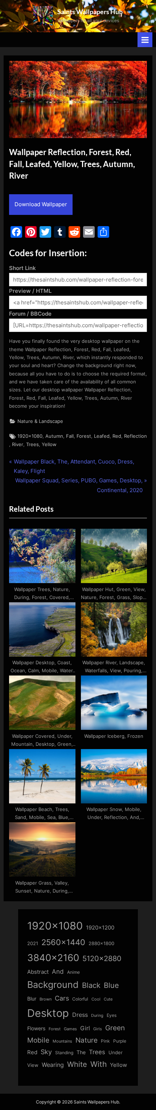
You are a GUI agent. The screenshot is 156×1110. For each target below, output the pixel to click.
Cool (95, 999)
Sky (46, 1052)
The (81, 1052)
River (17, 444)
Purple (119, 1041)
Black (91, 985)
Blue (111, 985)
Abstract (38, 971)
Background (53, 984)
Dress (80, 1014)
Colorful (80, 999)
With (98, 1064)
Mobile (38, 1040)
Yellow (49, 444)
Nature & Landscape (40, 421)
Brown (46, 999)
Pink (105, 1041)
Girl (85, 1028)
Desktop (48, 1013)
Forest (84, 436)
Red (116, 436)
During (97, 1015)
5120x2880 (102, 958)
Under (115, 1052)
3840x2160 (53, 957)
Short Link (22, 268)
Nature (86, 1040)
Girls (97, 1028)
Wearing (53, 1064)
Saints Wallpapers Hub (90, 12)
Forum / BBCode (30, 313)
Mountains (62, 1041)
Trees (32, 444)
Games (70, 1029)
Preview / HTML (30, 290)
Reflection (135, 436)
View (32, 1065)
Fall (70, 436)
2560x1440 (63, 942)
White (77, 1064)
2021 (32, 943)
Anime (73, 972)
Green (115, 1028)
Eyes (111, 1015)
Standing (64, 1052)
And (58, 971)
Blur (31, 999)
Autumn (54, 436)
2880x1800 (101, 943)
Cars (62, 998)
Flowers (36, 1028)
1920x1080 (29, 436)
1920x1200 (100, 927)
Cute (108, 999)
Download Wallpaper (41, 204)
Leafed (102, 436)
